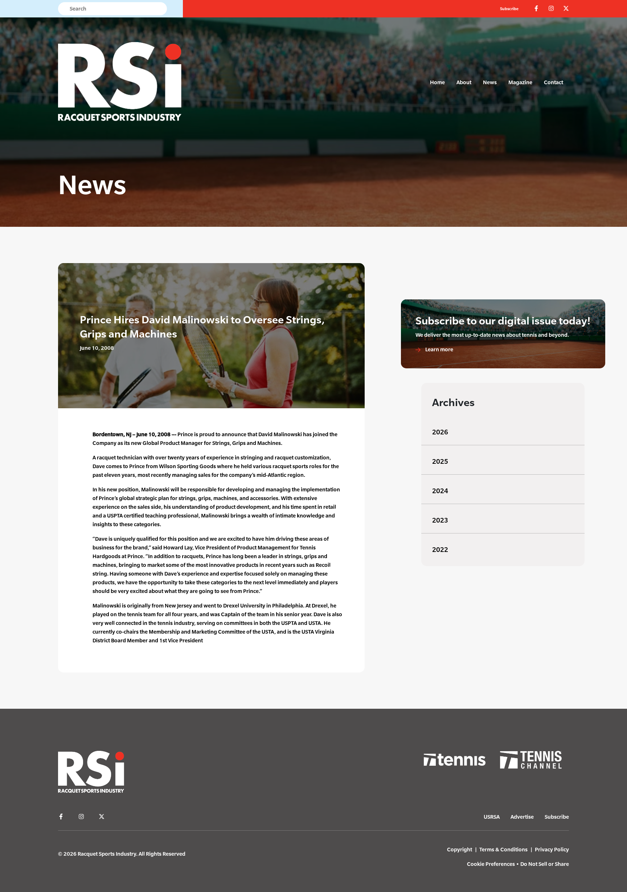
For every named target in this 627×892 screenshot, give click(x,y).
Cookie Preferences (491, 864)
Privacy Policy (552, 849)
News (490, 82)
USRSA (492, 817)
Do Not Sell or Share (544, 864)
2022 (440, 549)
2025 (440, 461)
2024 (440, 491)
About (463, 82)
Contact (553, 82)
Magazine (520, 82)
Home (437, 82)
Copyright (459, 849)
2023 (440, 520)
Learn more (438, 349)
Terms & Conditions (503, 849)
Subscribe (509, 9)
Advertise (522, 817)
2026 (440, 432)
